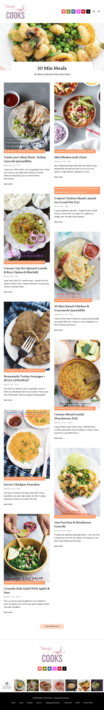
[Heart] (64, 11)
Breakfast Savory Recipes (38, 478)
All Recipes (40, 151)
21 (18, 384)
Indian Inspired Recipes (87, 408)
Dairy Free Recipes (34, 262)
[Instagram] (78, 11)
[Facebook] (73, 11)
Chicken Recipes (84, 300)
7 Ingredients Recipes (26, 151)
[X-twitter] (88, 11)
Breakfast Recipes (34, 370)
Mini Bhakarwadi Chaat (70, 157)
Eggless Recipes (34, 583)
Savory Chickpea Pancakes (22, 484)
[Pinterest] (83, 11)
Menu (98, 11)
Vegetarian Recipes (78, 192)
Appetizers (82, 151)
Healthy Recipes (84, 188)
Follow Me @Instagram (7, 687)
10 (71, 422)
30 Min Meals (10, 151)
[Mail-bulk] (68, 11)
